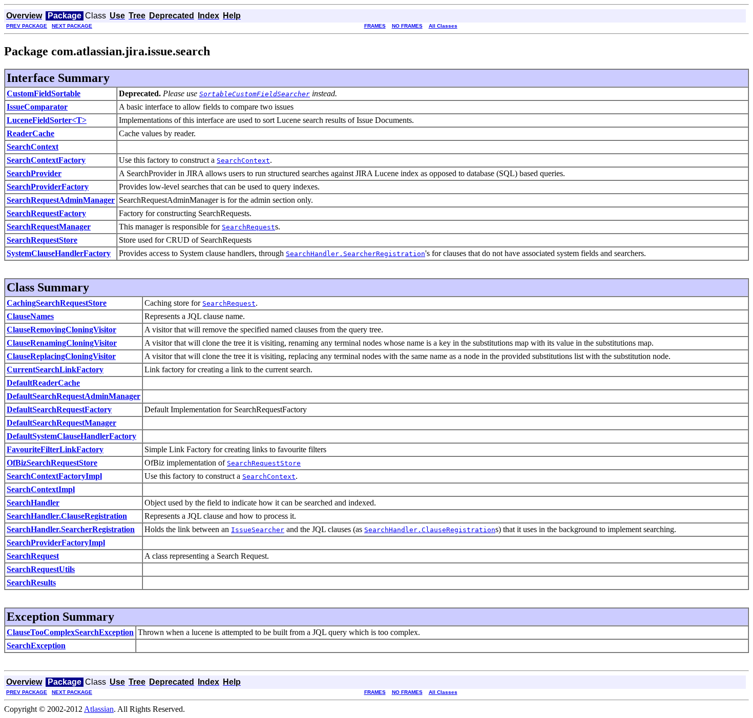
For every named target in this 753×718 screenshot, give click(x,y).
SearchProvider (34, 173)
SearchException (36, 645)
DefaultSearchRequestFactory (59, 409)
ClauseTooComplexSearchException (70, 632)
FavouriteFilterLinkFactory (55, 449)
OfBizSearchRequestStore (52, 462)
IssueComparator (37, 106)
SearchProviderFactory (48, 186)
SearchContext (32, 146)
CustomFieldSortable (43, 93)
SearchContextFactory (46, 160)
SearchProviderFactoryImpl (56, 542)
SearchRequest (33, 556)
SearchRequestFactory (46, 213)
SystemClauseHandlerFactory (59, 253)
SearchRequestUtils (41, 569)
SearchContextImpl (41, 489)
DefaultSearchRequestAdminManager (73, 396)
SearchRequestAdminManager (61, 200)
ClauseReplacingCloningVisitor (61, 356)
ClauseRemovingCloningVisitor (61, 329)
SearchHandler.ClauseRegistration (67, 516)
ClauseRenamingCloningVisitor (62, 343)
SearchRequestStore (42, 240)
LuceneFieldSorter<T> (47, 120)
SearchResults (31, 582)
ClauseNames (30, 316)
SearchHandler (33, 502)
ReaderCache (30, 133)
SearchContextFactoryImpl (54, 476)
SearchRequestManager (49, 226)
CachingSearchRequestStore (57, 303)
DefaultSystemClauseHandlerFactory (71, 436)
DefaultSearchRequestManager (61, 422)
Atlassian (99, 709)
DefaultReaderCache (43, 382)
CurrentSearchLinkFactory (55, 369)
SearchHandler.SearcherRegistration (71, 529)
